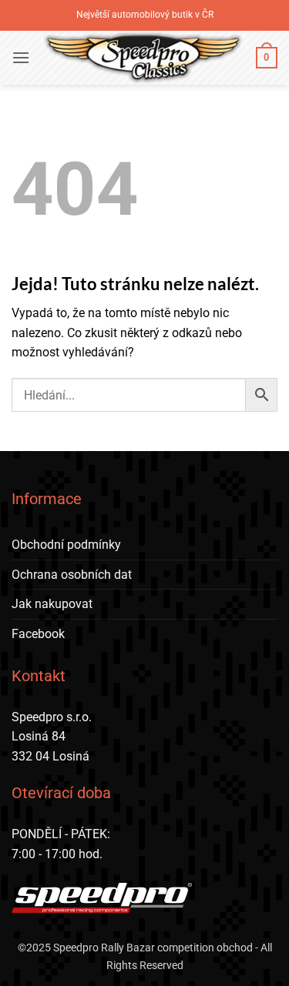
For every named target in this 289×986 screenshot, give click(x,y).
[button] (21, 57)
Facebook (38, 634)
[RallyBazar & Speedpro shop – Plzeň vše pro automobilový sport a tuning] (143, 58)
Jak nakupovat (52, 604)
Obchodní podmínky (66, 544)
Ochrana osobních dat (72, 574)
